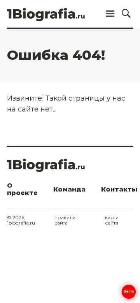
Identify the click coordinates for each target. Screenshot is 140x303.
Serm (129, 291)
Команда (69, 189)
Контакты (119, 189)
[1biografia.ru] (46, 17)
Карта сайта (112, 220)
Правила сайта (64, 220)
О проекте (22, 189)
